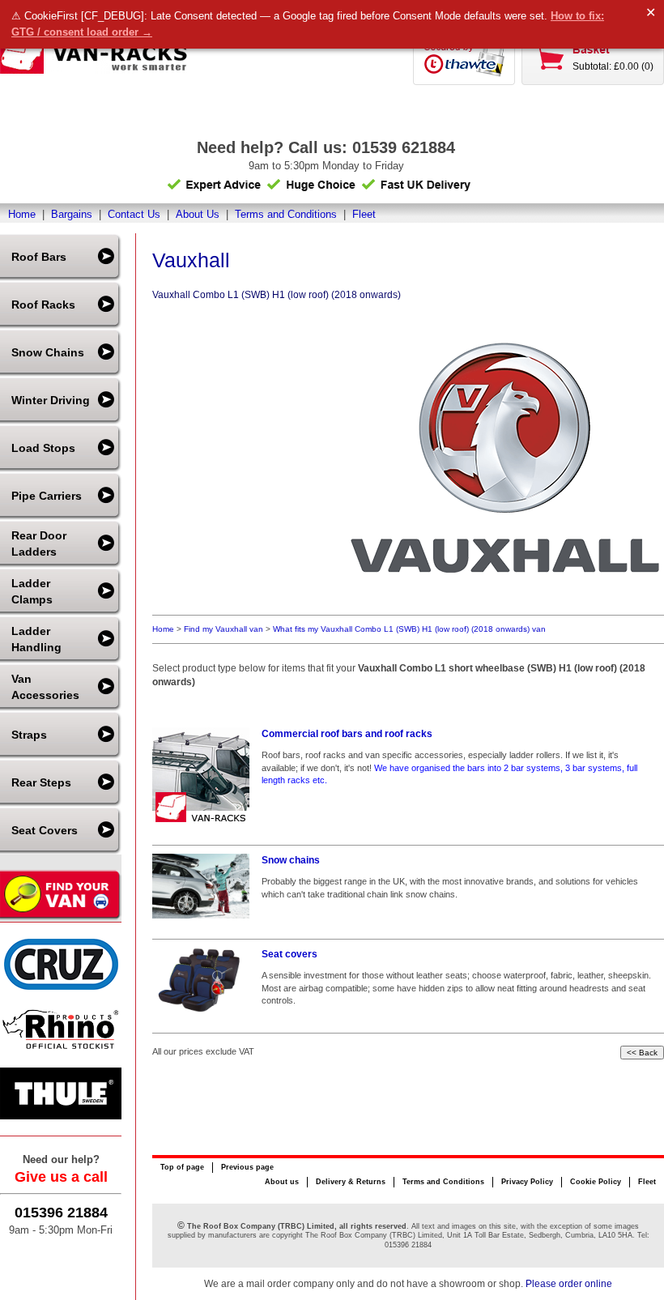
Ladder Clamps (32, 591)
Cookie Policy (595, 1182)
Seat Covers (44, 830)
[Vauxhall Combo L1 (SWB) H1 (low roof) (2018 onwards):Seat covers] (200, 980)
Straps (29, 734)
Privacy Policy (527, 1182)
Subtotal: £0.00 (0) (612, 66)
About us (282, 1182)
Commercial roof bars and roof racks (347, 734)
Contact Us (134, 214)
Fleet (364, 214)
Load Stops (43, 447)
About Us (197, 214)
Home (22, 214)
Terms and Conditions (286, 214)
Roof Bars (38, 256)
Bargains (71, 214)
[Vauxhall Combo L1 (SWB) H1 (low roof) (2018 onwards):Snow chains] (200, 886)
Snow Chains (47, 352)
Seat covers (289, 954)
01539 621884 (403, 147)
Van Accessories (45, 686)
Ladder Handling (36, 639)
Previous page (247, 1167)
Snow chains (291, 860)
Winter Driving (50, 400)
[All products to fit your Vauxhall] (502, 603)
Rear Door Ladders (38, 543)
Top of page (182, 1167)
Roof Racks (43, 304)
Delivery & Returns (350, 1182)
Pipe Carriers (46, 495)
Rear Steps (41, 782)
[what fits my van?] (60, 918)
